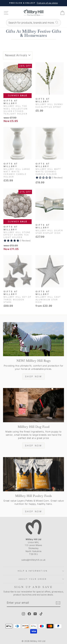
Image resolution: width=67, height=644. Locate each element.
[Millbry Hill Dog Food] (33, 405)
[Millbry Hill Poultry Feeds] (33, 474)
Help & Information (33, 571)
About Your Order (33, 579)
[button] (49, 178)
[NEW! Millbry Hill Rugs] (33, 339)
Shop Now (33, 376)
